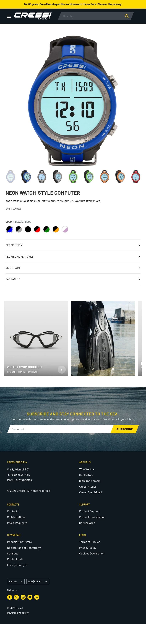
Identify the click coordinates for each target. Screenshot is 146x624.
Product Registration (92, 517)
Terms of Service (89, 541)
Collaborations (16, 517)
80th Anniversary (89, 480)
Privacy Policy (87, 547)
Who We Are (86, 469)
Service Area (87, 522)
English (13, 581)
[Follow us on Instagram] (23, 597)
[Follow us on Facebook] (9, 597)
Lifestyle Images (17, 565)
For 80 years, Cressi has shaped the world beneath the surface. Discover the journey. (73, 4)
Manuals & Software (19, 541)
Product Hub (15, 559)
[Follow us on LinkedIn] (36, 597)
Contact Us (14, 511)
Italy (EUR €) (34, 581)
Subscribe (124, 429)
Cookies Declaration (91, 553)
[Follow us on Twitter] (16, 597)
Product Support (89, 511)
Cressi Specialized (90, 492)
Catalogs (12, 553)
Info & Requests (17, 522)
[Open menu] (9, 16)
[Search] (129, 16)
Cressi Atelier (87, 486)
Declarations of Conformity (24, 547)
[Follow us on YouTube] (29, 597)
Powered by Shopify (17, 612)
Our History (86, 475)
